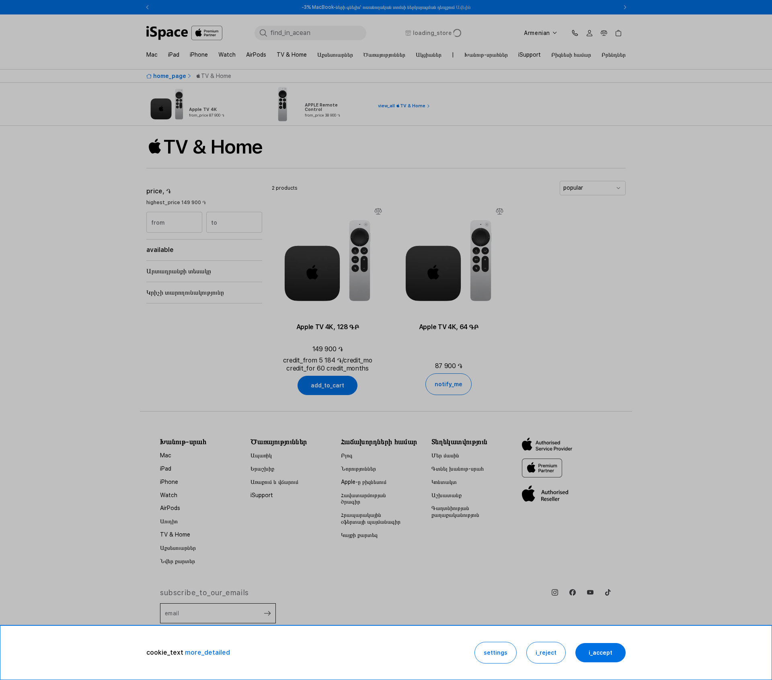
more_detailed (207, 652)
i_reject (546, 652)
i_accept (600, 652)
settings (495, 652)
